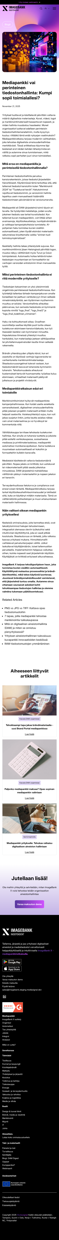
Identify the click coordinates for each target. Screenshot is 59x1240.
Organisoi (6, 1023)
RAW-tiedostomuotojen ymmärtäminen (27, 643)
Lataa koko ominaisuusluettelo (16, 1137)
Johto (4, 1128)
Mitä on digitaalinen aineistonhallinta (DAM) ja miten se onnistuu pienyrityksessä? (26, 627)
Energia (5, 1087)
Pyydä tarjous (8, 986)
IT (3, 1125)
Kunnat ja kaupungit (11, 1064)
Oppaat (5, 1161)
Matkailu (6, 1070)
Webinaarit (7, 1168)
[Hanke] (29, 1184)
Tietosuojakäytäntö (10, 1201)
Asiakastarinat (9, 1176)
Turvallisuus (7, 1151)
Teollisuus (6, 1060)
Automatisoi (7, 1026)
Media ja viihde (9, 1101)
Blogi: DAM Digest (10, 1158)
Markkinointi (7, 1118)
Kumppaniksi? (8, 1165)
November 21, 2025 (11, 106)
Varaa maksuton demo (29, 904)
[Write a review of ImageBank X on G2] (29, 1007)
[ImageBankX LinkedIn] (4, 997)
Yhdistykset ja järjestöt (12, 1074)
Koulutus (6, 1077)
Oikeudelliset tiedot (10, 1197)
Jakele (5, 1033)
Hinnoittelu (7, 1134)
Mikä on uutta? (9, 1045)
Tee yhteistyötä (9, 1029)
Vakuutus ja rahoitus (11, 1094)
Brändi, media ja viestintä (13, 1115)
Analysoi (6, 1039)
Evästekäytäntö (9, 1205)
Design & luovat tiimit (11, 1111)
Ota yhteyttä (7, 976)
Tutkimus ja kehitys (10, 1081)
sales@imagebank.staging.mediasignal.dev (22, 989)
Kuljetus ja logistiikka (11, 1098)
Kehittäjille (6, 1155)
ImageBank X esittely (11, 1019)
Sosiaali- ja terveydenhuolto (14, 1091)
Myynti (5, 1121)
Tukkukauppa (8, 1084)
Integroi (5, 1036)
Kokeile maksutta (10, 983)
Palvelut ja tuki (8, 1148)
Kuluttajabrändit (9, 1067)
